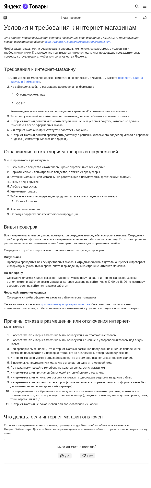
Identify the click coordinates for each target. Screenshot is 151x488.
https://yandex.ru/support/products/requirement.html (78, 41)
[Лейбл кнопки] (144, 6)
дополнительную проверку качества (65, 304)
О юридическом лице (30, 94)
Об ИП (21, 103)
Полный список (26, 201)
